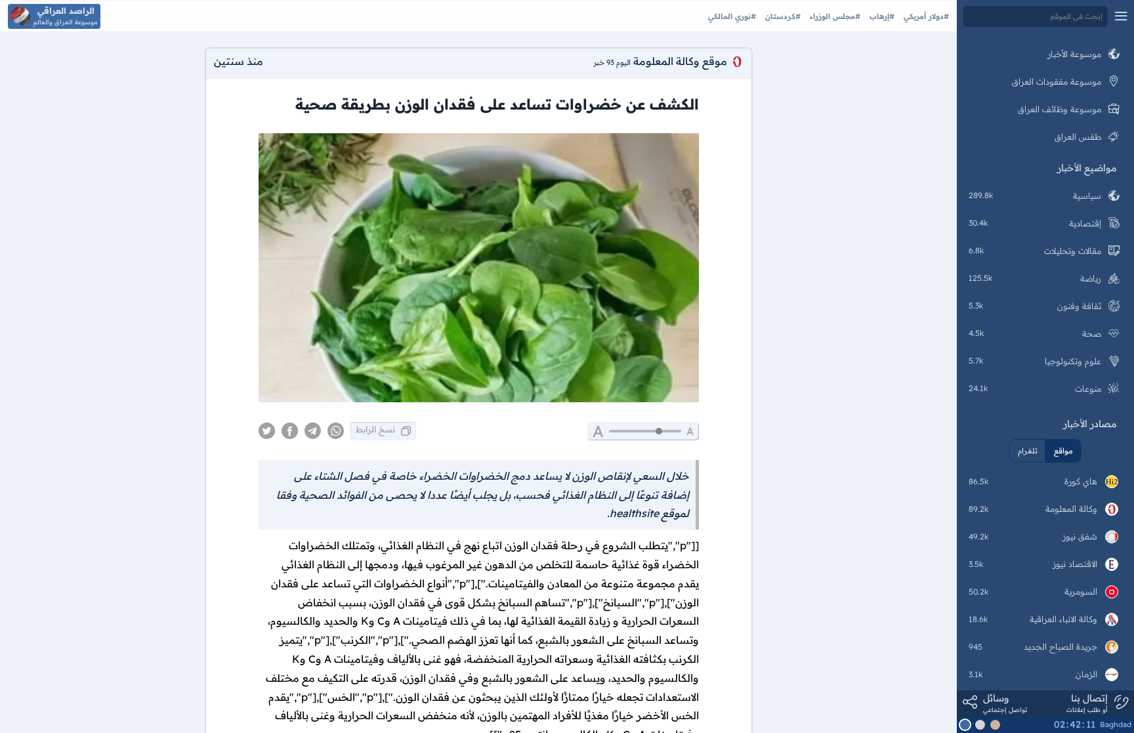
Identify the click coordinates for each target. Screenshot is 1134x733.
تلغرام (1028, 450)
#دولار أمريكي (925, 16)
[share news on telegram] (312, 431)
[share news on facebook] (290, 431)
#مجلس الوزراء (833, 16)
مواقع (1063, 450)
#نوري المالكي (732, 16)
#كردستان (782, 16)
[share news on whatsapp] (335, 431)
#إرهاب (880, 16)
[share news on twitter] (267, 431)
